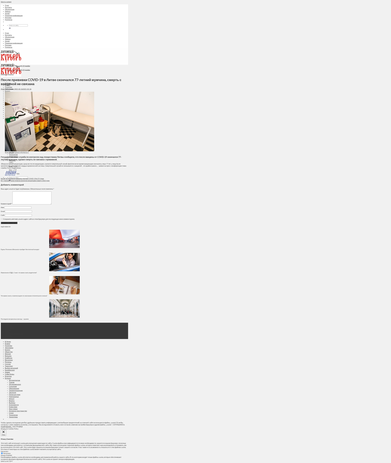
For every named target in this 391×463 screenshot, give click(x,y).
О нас (7, 5)
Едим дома (13, 407)
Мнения (8, 354)
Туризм (11, 382)
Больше (8, 378)
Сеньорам (13, 386)
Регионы (8, 362)
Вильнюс (8, 356)
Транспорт (9, 366)
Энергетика (13, 417)
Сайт (3, 215)
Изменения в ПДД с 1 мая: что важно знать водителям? (19, 272)
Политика (8, 87)
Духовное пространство (18, 411)
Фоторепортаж (14, 380)
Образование (14, 388)
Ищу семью (13, 409)
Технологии (13, 155)
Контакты (8, 7)
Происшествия (14, 395)
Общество (11, 74)
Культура (8, 376)
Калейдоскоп (10, 370)
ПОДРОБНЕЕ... (6, 427)
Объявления (9, 9)
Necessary (7, 453)
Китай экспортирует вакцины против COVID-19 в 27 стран (22, 179)
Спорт (11, 413)
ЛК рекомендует (15, 384)
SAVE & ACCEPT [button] (7, 461)
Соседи (8, 364)
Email (3, 211)
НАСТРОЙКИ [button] (18, 427)
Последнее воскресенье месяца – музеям (15, 319)
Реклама (8, 18)
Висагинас (9, 360)
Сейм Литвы (9, 374)
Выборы (12, 403)
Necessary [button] (4, 451)
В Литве (8, 342)
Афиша (7, 11)
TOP (2, 74)
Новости (5, 74)
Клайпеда (8, 358)
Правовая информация (14, 16)
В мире (7, 344)
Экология (12, 393)
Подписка (8, 20)
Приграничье (14, 397)
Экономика (9, 348)
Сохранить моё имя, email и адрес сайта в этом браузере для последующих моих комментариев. (39, 219)
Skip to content (6, 2)
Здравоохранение (16, 390)
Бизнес (7, 91)
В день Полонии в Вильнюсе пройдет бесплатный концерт (20, 249)
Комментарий (6, 204)
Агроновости (14, 405)
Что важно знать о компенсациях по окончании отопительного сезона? (24, 296)
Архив (7, 13)
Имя (2, 207)
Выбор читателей (11, 368)
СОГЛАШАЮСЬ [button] (119, 425)
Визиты (12, 401)
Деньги (11, 399)
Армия (7, 372)
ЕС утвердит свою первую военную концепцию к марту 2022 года (25, 181)
